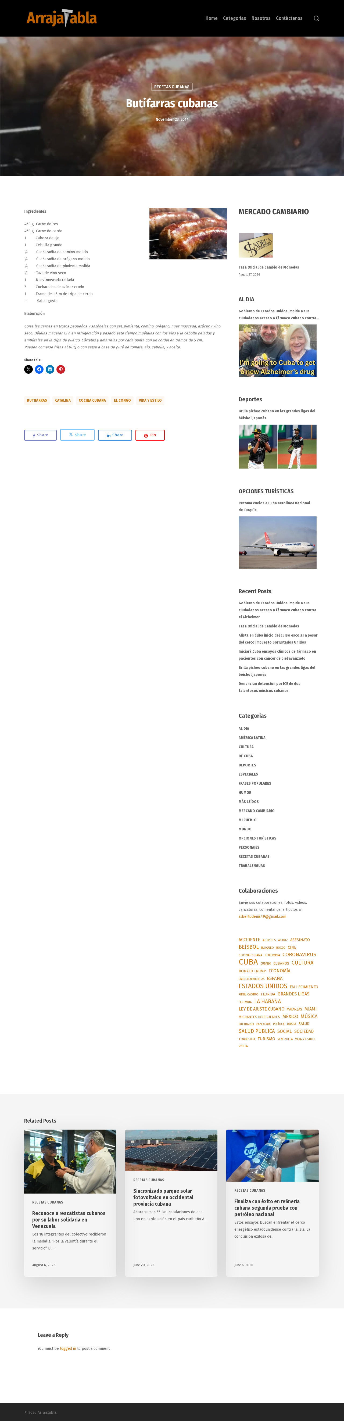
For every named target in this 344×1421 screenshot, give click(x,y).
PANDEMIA (263, 1024)
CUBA (248, 962)
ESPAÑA (275, 978)
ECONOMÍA (279, 970)
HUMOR (245, 792)
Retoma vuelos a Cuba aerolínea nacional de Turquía (274, 506)
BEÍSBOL (249, 947)
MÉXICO (290, 1016)
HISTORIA (245, 1002)
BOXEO (280, 947)
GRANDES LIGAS (293, 994)
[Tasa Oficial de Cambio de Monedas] (279, 248)
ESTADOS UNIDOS (263, 986)
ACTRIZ (283, 940)
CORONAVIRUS (299, 954)
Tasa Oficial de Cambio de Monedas (269, 267)
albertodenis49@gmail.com (262, 916)
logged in (68, 1348)
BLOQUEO (267, 947)
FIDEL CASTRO (249, 994)
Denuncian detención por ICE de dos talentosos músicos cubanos (269, 687)
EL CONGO (122, 400)
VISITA (243, 1046)
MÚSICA (309, 1016)
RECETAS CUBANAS (171, 87)
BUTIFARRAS (37, 400)
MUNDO (245, 829)
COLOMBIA (272, 955)
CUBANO (265, 963)
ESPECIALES (248, 774)
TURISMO (266, 1038)
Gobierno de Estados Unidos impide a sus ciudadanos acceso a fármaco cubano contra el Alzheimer (277, 315)
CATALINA (63, 400)
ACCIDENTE (249, 939)
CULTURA (246, 747)
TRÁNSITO (247, 1039)
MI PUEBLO (248, 820)
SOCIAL (284, 1031)
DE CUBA (246, 756)
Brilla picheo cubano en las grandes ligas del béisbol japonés (277, 414)
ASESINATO (300, 940)
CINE (292, 947)
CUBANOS (281, 963)
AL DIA (244, 728)
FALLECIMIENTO (304, 986)
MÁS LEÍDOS (249, 801)
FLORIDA (268, 994)
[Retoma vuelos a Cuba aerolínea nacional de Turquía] (278, 542)
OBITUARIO (246, 1024)
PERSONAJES (249, 847)
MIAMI (310, 1009)
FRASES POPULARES (255, 783)
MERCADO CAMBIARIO (257, 811)
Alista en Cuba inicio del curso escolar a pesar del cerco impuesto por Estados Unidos (278, 639)
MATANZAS (294, 1009)
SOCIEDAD (304, 1031)
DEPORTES (247, 765)
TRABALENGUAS (252, 865)
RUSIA (291, 1024)
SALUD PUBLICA (257, 1031)
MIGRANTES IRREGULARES (259, 1017)
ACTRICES (269, 940)
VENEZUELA (285, 1039)
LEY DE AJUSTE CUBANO (261, 1009)
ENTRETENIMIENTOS (251, 979)
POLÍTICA (278, 1024)
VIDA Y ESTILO (150, 400)
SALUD (304, 1024)
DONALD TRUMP (252, 971)
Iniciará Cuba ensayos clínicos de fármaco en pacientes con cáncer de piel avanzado (277, 655)
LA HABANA (267, 1001)
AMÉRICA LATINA (252, 738)
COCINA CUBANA (92, 400)
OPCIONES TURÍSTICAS (257, 838)
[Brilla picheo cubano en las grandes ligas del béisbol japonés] (278, 446)
